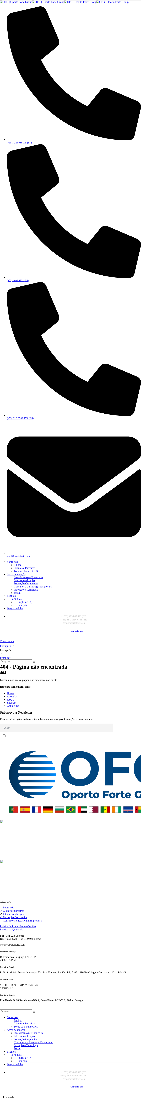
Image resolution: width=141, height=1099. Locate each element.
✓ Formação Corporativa (13, 917)
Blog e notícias (15, 608)
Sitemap (11, 702)
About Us (12, 696)
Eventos (11, 595)
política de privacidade (21, 743)
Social (17, 592)
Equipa (17, 564)
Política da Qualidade (11, 929)
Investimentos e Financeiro (28, 577)
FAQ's (10, 699)
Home (10, 693)
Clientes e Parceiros (24, 568)
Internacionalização (24, 580)
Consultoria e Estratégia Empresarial (33, 586)
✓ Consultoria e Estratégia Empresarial (21, 920)
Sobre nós (12, 561)
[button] (70, 650)
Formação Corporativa (26, 583)
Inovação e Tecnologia (26, 589)
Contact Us (13, 705)
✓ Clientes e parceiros (12, 910)
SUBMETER (127, 727)
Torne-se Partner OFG (26, 571)
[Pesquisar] (33, 662)
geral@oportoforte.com (74, 623)
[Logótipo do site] (64, 2)
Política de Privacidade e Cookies (18, 926)
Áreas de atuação (16, 574)
